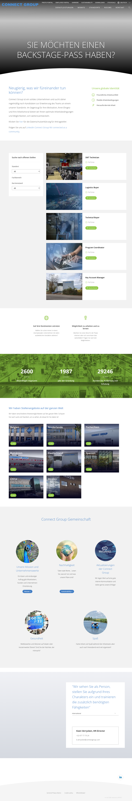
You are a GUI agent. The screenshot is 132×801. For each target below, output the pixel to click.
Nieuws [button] (107, 7)
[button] (129, 7)
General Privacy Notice (54, 793)
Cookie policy (68, 793)
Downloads (100, 3)
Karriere (75, 3)
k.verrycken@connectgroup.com (88, 740)
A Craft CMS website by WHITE (113, 797)
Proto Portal (47, 3)
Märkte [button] (81, 7)
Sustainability (87, 3)
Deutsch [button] (123, 3)
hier (21, 121)
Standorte (94, 7)
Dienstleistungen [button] (64, 7)
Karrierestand (17, 183)
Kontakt (120, 7)
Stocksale (111, 3)
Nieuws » (27, 591)
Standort (15, 166)
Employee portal (62, 3)
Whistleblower (80, 793)
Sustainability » (66, 591)
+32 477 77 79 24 (82, 735)
